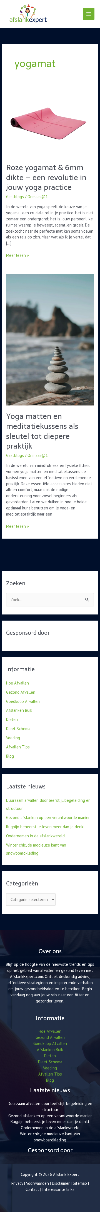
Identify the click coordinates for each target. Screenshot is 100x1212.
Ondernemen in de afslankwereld (35, 835)
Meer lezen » (17, 255)
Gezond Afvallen (20, 692)
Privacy (17, 1183)
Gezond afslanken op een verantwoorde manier (48, 817)
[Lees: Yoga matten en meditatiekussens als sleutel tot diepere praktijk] (50, 339)
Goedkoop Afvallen (23, 701)
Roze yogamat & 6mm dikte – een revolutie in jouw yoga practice (46, 177)
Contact (33, 1189)
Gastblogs (15, 196)
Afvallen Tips (18, 747)
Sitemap (80, 1183)
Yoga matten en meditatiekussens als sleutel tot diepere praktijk (42, 431)
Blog (10, 756)
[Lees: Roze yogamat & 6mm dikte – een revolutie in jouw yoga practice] (47, 122)
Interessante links (58, 1189)
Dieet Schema (18, 728)
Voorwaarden (37, 1183)
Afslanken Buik (19, 710)
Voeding (13, 737)
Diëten (12, 719)
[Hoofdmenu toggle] (88, 14)
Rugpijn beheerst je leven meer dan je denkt (45, 826)
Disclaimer (61, 1183)
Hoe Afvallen (17, 683)
